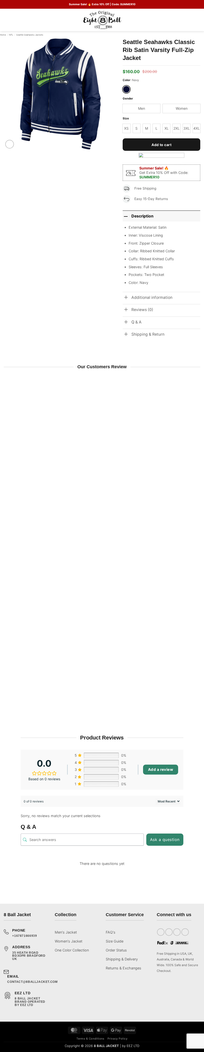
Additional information (151, 297)
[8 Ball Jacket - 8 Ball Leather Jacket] (102, 20)
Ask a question (165, 839)
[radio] (126, 89)
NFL (11, 35)
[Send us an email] (177, 932)
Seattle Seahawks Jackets (29, 35)
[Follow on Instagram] (169, 932)
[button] (6, 20)
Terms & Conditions (90, 1038)
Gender (128, 98)
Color (126, 80)
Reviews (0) (142, 309)
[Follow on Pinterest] (185, 932)
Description (142, 216)
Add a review (160, 769)
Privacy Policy (117, 1038)
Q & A (136, 322)
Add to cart (161, 145)
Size (126, 118)
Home (3, 35)
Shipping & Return (147, 334)
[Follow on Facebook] (160, 932)
